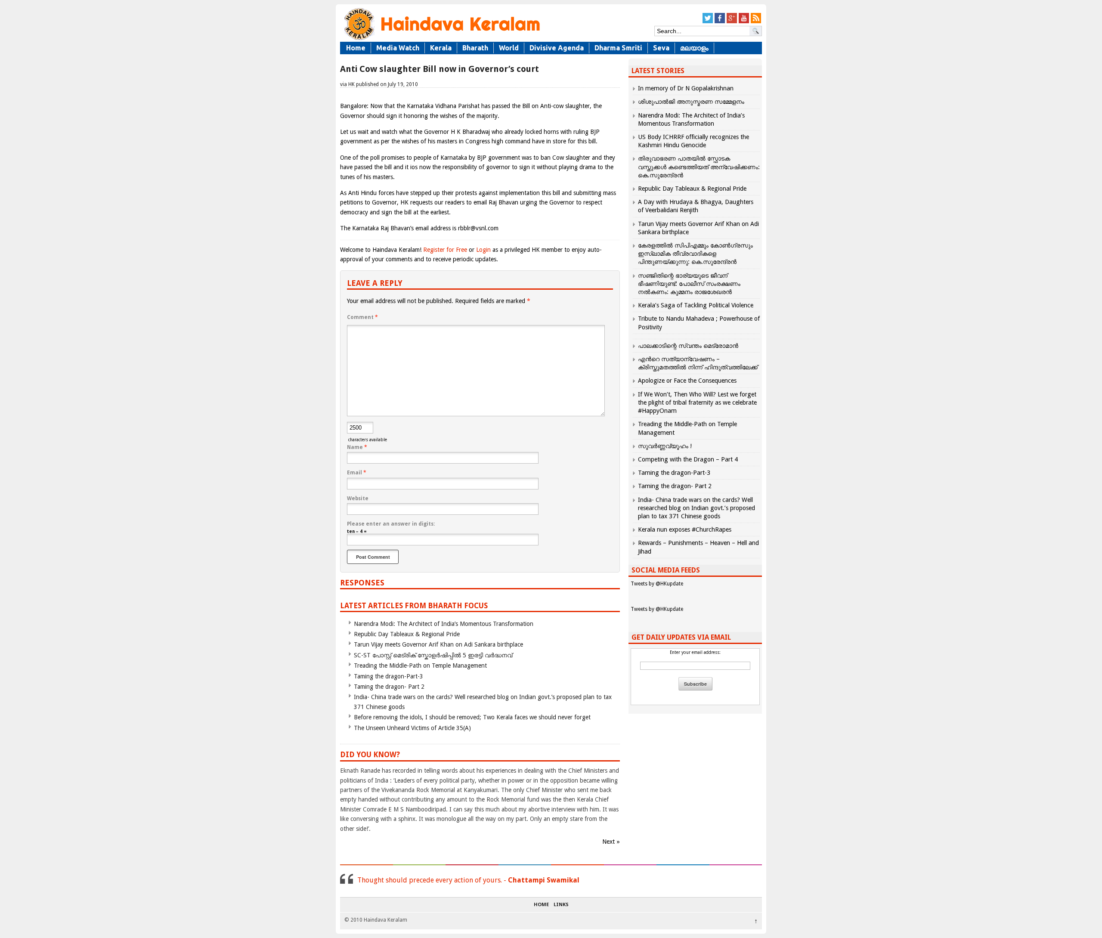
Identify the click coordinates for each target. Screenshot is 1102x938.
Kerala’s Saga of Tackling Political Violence (695, 305)
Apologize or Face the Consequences (687, 380)
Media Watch (397, 48)
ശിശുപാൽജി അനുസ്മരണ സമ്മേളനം (691, 101)
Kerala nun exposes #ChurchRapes (684, 529)
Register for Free (445, 249)
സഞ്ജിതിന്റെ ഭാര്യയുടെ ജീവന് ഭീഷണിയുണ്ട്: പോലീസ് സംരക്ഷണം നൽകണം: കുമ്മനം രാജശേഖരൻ (689, 283)
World (509, 48)
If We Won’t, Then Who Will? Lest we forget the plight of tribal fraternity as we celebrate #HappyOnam (697, 402)
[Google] (732, 21)
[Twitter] (708, 21)
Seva (661, 48)
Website (357, 498)
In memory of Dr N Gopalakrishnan (686, 88)
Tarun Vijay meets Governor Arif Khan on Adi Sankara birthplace (438, 644)
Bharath (475, 48)
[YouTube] (744, 21)
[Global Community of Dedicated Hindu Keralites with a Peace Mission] (441, 39)
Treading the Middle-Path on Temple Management (420, 665)
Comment (362, 317)
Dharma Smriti (618, 48)
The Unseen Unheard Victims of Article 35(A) (412, 727)
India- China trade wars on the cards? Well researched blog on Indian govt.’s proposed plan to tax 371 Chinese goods (696, 508)
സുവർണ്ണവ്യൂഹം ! (665, 446)
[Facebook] (720, 21)
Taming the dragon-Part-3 (388, 676)
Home (355, 48)
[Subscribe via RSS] (756, 21)
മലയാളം (694, 48)
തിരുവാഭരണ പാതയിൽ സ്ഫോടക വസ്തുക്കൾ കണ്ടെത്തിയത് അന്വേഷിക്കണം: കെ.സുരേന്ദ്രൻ (699, 166)
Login (483, 249)
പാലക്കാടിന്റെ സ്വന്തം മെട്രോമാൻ (688, 345)
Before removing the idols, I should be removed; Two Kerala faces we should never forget (472, 717)
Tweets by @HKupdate (657, 584)
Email (356, 473)
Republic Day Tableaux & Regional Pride (407, 634)
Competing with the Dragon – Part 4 (688, 459)
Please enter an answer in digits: (391, 524)
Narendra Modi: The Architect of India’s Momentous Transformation (443, 623)
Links (561, 905)
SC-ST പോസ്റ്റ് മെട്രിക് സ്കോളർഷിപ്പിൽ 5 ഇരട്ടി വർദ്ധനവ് (433, 655)
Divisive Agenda (556, 48)
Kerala (441, 48)
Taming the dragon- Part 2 (389, 686)
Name (357, 447)
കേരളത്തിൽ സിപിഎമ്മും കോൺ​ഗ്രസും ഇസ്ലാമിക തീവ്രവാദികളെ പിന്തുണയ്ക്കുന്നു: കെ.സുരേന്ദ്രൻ (695, 253)
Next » (611, 841)
